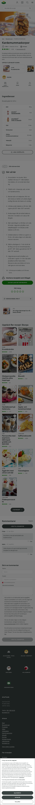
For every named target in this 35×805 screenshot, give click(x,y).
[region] (17, 781)
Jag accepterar (17, 792)
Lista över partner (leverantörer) (8, 787)
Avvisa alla (17, 797)
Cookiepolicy (21, 777)
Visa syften (17, 801)
